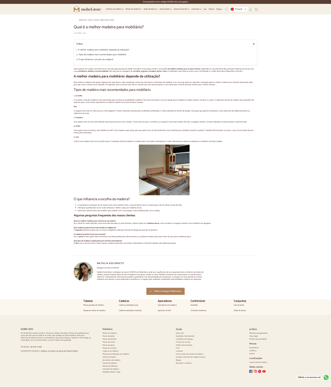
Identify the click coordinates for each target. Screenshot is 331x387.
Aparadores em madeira (167, 305)
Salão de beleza (150, 9)
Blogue (219, 9)
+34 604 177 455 (36, 346)
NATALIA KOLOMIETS (110, 263)
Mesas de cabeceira (110, 366)
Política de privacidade (258, 339)
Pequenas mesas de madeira (94, 310)
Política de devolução (184, 345)
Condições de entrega (184, 339)
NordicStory (254, 347)
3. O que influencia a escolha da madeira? (94, 59)
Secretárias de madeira (112, 360)
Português (238, 9)
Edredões (194, 305)
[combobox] (238, 9)
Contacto (179, 351)
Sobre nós (180, 333)
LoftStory (253, 350)
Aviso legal (253, 336)
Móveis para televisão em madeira (116, 354)
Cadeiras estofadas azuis (128, 305)
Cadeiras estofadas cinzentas (130, 310)
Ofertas (211, 9)
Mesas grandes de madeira (93, 305)
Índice (79, 44)
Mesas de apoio (109, 345)
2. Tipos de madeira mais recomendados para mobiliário (101, 54)
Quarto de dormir (181, 9)
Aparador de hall (164, 310)
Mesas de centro (109, 342)
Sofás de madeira (109, 357)
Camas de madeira (110, 363)
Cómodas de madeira (111, 369)
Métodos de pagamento (258, 333)
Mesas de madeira (133, 9)
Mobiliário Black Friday (111, 372)
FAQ (177, 348)
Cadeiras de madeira (114, 9)
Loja (204, 9)
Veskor (252, 353)
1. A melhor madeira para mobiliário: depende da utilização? (102, 50)
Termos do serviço (183, 342)
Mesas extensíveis (109, 339)
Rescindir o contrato (184, 363)
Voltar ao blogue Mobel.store (167, 291)
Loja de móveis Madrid (258, 362)
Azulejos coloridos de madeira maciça (190, 357)
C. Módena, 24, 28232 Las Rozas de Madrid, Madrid (58, 351)
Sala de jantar (165, 9)
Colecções (195, 9)
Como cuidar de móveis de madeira (189, 354)
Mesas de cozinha (109, 348)
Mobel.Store (83, 20)
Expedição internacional (185, 336)
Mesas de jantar (109, 336)
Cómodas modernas (198, 310)
